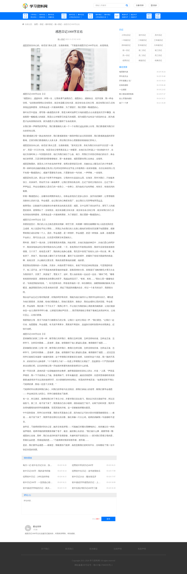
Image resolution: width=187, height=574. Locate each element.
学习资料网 (95, 561)
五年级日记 (142, 45)
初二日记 (142, 50)
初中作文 (42, 14)
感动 (68, 279)
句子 (117, 16)
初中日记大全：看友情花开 (84, 477)
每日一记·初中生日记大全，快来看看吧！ (37, 465)
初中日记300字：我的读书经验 (36, 471)
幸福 (84, 324)
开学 (113, 352)
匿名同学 (37, 526)
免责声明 (142, 549)
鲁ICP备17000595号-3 (102, 565)
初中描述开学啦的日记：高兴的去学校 (37, 488)
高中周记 (107, 14)
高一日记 (126, 55)
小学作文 (34, 14)
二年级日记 (142, 40)
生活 (100, 201)
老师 (106, 136)
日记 (41, 24)
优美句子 (125, 17)
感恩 (25, 45)
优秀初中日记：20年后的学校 (36, 477)
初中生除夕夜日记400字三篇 (84, 488)
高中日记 (81, 14)
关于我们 (45, 549)
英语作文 (42, 17)
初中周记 (99, 14)
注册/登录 (140, 5)
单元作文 (34, 17)
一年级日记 (126, 40)
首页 (36, 24)
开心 (27, 315)
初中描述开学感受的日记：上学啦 (86, 482)
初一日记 (58, 24)
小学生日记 (126, 35)
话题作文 (51, 17)
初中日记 (72, 14)
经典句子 (134, 17)
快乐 (29, 187)
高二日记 (142, 55)
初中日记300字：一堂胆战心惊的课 (37, 482)
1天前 (35, 530)
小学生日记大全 (74, 17)
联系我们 (69, 549)
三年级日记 (158, 40)
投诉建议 (93, 549)
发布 (108, 519)
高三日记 (158, 55)
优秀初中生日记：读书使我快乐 (86, 471)
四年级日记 (126, 45)
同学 (31, 224)
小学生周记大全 (101, 17)
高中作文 (51, 14)
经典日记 (158, 60)
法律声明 (118, 549)
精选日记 (142, 60)
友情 (29, 107)
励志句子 (134, 14)
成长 (82, 126)
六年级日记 (158, 45)
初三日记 (158, 50)
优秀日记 (126, 60)
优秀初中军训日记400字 (82, 465)
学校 (94, 361)
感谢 (36, 98)
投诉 (155, 5)
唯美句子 (125, 14)
